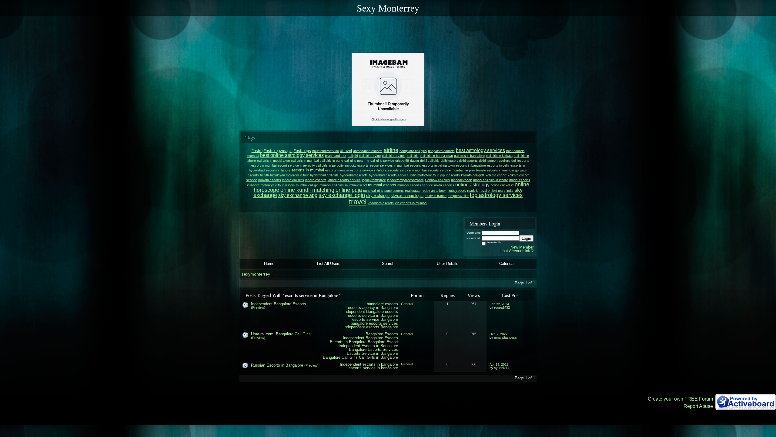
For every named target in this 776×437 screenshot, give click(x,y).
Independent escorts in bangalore (369, 364)
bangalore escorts (382, 304)
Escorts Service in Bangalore (372, 353)
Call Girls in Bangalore (378, 357)
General (407, 304)
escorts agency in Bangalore (373, 307)
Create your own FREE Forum (680, 398)
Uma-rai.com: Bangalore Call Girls (281, 334)
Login (526, 238)
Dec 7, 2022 (498, 334)
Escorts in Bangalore (348, 342)
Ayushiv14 (501, 368)
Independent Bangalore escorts (370, 311)
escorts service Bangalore (375, 319)
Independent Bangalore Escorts (278, 304)
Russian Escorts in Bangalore (277, 365)
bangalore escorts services (374, 323)
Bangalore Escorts (382, 334)
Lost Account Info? (517, 251)
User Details (447, 263)
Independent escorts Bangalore (370, 327)
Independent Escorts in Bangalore (368, 346)
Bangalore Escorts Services (373, 349)
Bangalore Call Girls (340, 357)
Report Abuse (698, 406)
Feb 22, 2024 (499, 304)
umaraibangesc (505, 337)
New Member (522, 247)
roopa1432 (502, 307)
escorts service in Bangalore (373, 315)
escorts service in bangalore (373, 368)
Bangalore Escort (383, 342)
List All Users (328, 263)
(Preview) (258, 307)
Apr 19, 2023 (499, 364)
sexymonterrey (256, 274)
